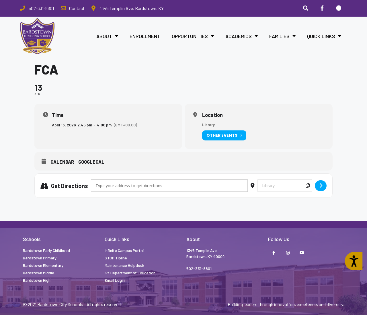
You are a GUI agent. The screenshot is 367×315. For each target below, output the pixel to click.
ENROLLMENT (145, 36)
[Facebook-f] (273, 253)
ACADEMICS (238, 36)
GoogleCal (91, 162)
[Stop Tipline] (338, 8)
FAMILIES (279, 36)
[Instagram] (287, 253)
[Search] (305, 8)
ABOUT (104, 36)
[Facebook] (322, 8)
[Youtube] (301, 253)
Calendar (62, 162)
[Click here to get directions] (321, 185)
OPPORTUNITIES (190, 36)
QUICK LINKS (321, 36)
